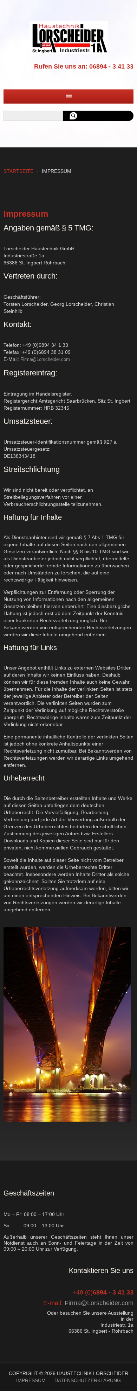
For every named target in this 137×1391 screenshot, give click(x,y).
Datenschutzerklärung (87, 1381)
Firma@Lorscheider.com (45, 359)
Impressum (31, 1381)
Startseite (18, 171)
